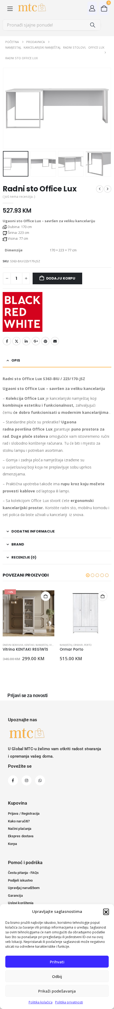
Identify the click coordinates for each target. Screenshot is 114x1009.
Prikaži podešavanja (57, 991)
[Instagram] (26, 780)
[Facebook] (13, 780)
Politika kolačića (40, 1002)
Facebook (7, 341)
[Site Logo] (31, 8)
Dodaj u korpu (60, 278)
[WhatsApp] (40, 780)
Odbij (57, 976)
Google (36, 341)
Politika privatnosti (69, 1002)
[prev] (99, 189)
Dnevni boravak (13, 645)
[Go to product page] (85, 613)
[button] (106, 911)
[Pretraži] (92, 25)
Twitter (16, 341)
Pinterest (45, 341)
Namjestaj (42, 645)
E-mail (55, 341)
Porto (87, 645)
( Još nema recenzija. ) (19, 196)
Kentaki (29, 645)
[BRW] (22, 312)
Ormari (78, 645)
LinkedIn (26, 341)
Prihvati (57, 961)
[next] (107, 189)
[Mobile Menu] (10, 8)
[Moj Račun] (92, 8)
